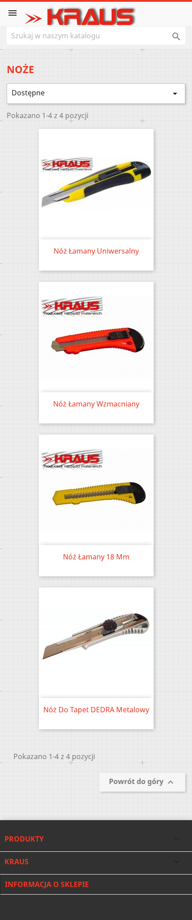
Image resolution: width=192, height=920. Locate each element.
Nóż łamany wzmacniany (96, 404)
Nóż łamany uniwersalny (96, 251)
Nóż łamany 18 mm (96, 557)
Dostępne (96, 93)
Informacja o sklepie (47, 884)
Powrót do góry (142, 782)
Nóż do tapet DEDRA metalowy (96, 710)
